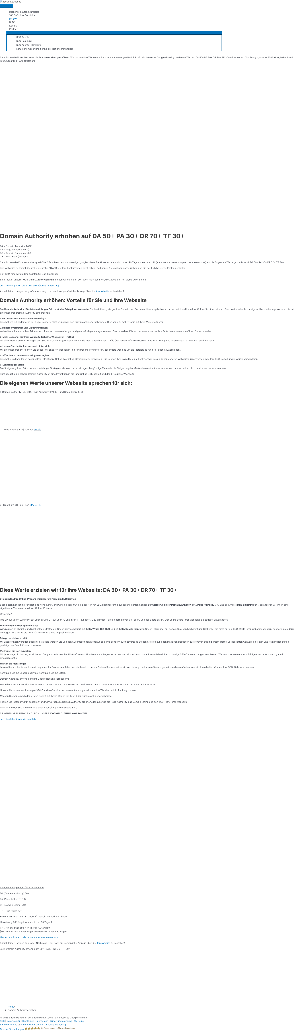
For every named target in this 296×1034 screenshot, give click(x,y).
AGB (2, 1021)
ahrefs (37, 429)
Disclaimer (28, 1021)
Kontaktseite (102, 291)
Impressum (42, 1021)
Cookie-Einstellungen (12, 1029)
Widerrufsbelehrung (61, 1021)
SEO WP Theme (8, 1024)
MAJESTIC (35, 504)
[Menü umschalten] (114, 33)
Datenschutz (13, 1021)
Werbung (79, 1021)
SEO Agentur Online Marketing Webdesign (44, 1024)
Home (11, 1006)
